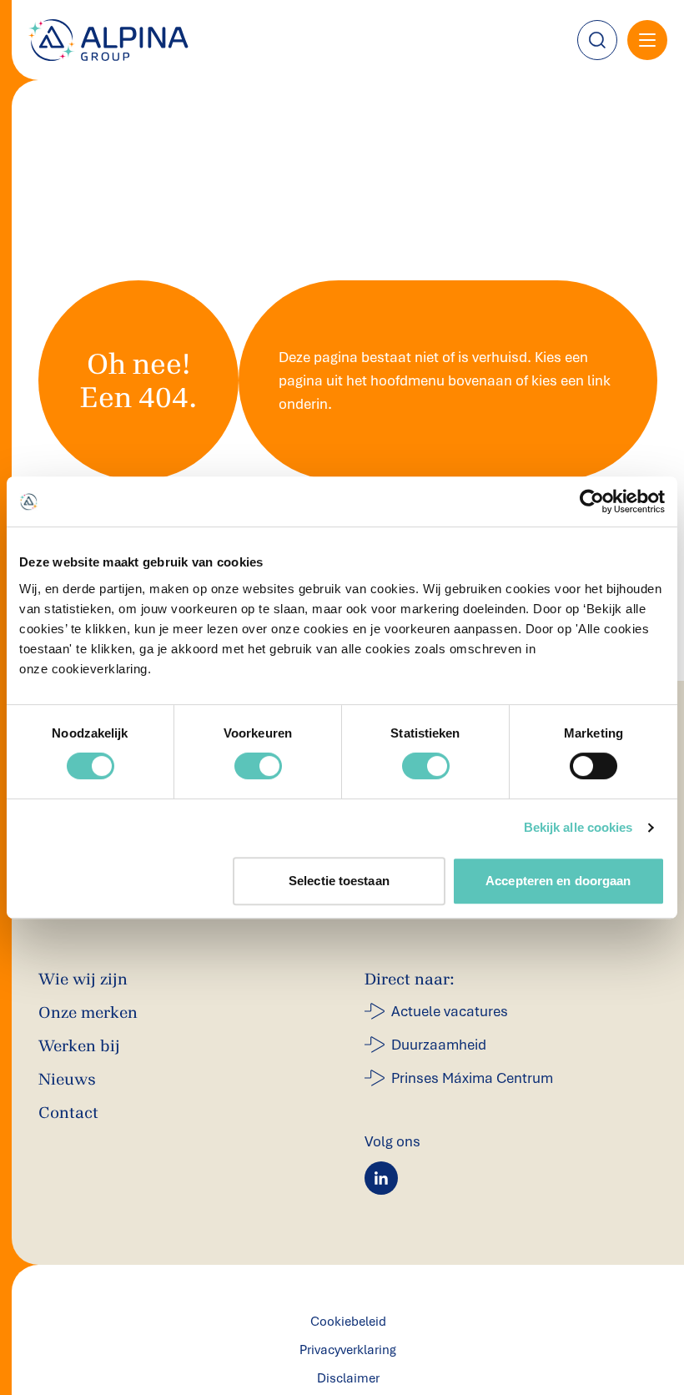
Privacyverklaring (347, 1350)
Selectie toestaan (339, 881)
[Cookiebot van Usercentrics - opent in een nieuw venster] (592, 501)
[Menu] (647, 40)
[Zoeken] (597, 40)
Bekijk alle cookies (578, 827)
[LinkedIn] (381, 1178)
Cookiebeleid (348, 1321)
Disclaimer (348, 1378)
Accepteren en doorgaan (558, 881)
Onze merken (88, 1012)
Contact (68, 1112)
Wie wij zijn (83, 979)
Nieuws (67, 1079)
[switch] (258, 766)
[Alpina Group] (108, 40)
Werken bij (79, 1045)
